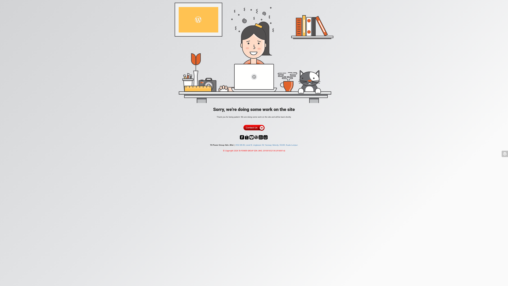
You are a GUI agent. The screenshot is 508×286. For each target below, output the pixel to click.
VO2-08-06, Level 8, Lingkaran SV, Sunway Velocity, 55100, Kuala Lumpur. (266, 145)
